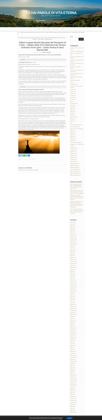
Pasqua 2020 (72, 132)
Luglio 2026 (72, 224)
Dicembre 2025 (73, 237)
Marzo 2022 (72, 326)
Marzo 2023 (72, 302)
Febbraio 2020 (73, 375)
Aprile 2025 (72, 253)
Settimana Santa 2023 (74, 165)
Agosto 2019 (72, 386)
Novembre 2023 (73, 286)
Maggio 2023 (72, 298)
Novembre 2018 (73, 402)
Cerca (71, 36)
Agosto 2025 (72, 245)
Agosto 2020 (72, 363)
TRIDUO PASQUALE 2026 (75, 175)
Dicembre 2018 (73, 400)
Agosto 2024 (72, 269)
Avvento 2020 (73, 91)
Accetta (69, 418)
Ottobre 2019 (73, 382)
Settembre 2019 (73, 384)
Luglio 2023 (72, 294)
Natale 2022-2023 (73, 117)
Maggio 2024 (73, 275)
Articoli (71, 82)
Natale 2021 (72, 113)
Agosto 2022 (72, 316)
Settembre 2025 (73, 243)
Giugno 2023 (72, 296)
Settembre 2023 (73, 290)
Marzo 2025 (72, 255)
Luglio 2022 (72, 318)
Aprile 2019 (72, 392)
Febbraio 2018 (73, 412)
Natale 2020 (72, 111)
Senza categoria (73, 161)
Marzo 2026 (72, 232)
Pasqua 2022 (72, 136)
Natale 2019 (72, 109)
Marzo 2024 (72, 279)
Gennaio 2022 (73, 330)
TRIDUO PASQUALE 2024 (75, 171)
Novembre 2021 (73, 333)
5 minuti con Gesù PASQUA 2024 (77, 51)
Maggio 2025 (72, 251)
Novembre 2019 (73, 380)
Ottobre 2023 (73, 288)
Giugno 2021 (72, 343)
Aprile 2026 (72, 230)
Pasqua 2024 (72, 138)
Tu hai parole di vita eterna (51, 13)
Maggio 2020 (73, 369)
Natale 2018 (72, 107)
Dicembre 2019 (73, 378)
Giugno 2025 (72, 249)
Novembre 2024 (73, 263)
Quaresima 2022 (73, 153)
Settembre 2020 (73, 361)
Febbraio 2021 (73, 351)
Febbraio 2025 (73, 257)
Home (39, 28)
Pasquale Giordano (46, 52)
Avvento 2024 (73, 99)
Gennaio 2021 (73, 353)
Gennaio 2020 (73, 377)
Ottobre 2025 (73, 241)
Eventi (71, 101)
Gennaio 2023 (73, 306)
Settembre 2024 (73, 267)
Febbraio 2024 (73, 281)
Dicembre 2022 (73, 308)
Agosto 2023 (72, 292)
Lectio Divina (55, 28)
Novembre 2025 (73, 239)
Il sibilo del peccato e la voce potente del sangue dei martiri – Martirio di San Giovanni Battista (77, 192)
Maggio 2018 (72, 406)
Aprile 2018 (72, 408)
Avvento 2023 (73, 97)
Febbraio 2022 (73, 328)
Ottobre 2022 (73, 312)
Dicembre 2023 (73, 284)
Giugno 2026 (72, 226)
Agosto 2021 (72, 339)
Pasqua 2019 (72, 130)
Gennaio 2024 (73, 283)
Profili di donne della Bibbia (76, 142)
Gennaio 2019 (73, 398)
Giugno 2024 (72, 273)
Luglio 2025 (72, 247)
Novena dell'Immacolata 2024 (76, 124)
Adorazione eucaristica (75, 80)
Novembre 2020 (73, 357)
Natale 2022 (72, 115)
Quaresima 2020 (73, 149)
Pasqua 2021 (72, 134)
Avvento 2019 (73, 89)
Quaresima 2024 (73, 155)
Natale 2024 (72, 120)
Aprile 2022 (72, 324)
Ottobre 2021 (72, 335)
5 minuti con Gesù (46, 28)
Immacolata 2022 (73, 103)
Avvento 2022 (73, 95)
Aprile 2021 (72, 347)
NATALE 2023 (73, 119)
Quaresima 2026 (73, 159)
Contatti (62, 28)
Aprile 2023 (72, 300)
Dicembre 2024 (73, 261)
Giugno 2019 (72, 388)
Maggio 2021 (72, 345)
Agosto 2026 (72, 222)
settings (60, 418)
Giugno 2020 (72, 367)
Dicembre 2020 (73, 355)
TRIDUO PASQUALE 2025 (75, 173)
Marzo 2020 (72, 373)
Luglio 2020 (72, 365)
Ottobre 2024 (73, 265)
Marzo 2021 (72, 349)
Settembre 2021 (73, 337)
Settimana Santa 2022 (74, 163)
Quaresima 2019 (73, 147)
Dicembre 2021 (73, 331)
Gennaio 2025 (73, 259)
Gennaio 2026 (73, 235)
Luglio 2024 (72, 271)
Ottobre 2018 (73, 404)
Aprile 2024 (72, 277)
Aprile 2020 (72, 371)
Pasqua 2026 (73, 140)
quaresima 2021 (73, 151)
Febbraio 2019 (73, 396)
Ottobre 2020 (73, 359)
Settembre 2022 (73, 314)
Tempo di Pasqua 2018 (75, 169)
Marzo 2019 (72, 394)
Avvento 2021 (73, 93)
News (71, 122)
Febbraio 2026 (73, 234)
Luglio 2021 (72, 341)
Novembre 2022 (73, 310)
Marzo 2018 (72, 410)
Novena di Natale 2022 (75, 126)
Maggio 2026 (73, 228)
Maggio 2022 (72, 322)
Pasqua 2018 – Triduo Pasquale (76, 128)
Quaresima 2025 (73, 157)
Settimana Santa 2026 (74, 167)
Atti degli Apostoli (74, 84)
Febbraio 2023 (73, 304)
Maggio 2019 (72, 390)
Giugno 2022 (72, 320)
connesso (25, 170)
